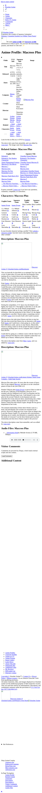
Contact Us (26, 676)
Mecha (12, 120)
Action (12, 116)
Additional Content (11, 786)
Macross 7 (5, 166)
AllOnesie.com (10, 770)
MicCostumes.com (11, 768)
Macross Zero (6, 169)
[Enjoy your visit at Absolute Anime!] (7, 32)
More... (7, 25)
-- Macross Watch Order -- (10, 186)
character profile (30, 42)
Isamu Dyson (12, 129)
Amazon (27, 140)
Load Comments (7, 456)
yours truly (4, 145)
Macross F (23, 179)
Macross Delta (6, 181)
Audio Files (9, 788)
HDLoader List (10, 671)
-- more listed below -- (12, 134)
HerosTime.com (10, 766)
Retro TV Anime (10, 20)
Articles (7, 23)
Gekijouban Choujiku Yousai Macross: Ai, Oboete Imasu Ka (30, 172)
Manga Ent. (12, 95)
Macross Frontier (7, 179)
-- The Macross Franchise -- (10, 183)
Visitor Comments (11, 784)
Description (9, 780)
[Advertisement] (21, 557)
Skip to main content (7, 2)
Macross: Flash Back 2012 (10, 176)
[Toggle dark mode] (6, 11)
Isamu (7, 283)
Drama (12, 118)
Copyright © (5, 676)
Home (7, 14)
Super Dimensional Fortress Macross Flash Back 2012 (29, 176)
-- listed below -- (12, 125)
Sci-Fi (12, 122)
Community (9, 21)
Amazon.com (9, 762)
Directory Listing (10, 673)
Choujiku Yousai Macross (28, 156)
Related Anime (10, 777)
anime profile (17, 42)
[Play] (6, 433)
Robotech (5, 156)
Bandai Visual (18, 99)
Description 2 (9, 782)
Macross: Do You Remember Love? (7, 172)
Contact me (16, 189)
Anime (7, 16)
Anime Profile (9, 775)
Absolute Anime (10, 7)
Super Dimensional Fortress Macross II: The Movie (10, 163)
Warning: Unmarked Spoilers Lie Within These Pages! (18, 36)
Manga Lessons (12, 678)
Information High (12, 433)
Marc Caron (27, 341)
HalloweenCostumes (12, 764)
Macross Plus (27, 145)
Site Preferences (8, 744)
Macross (17, 384)
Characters (8, 18)
